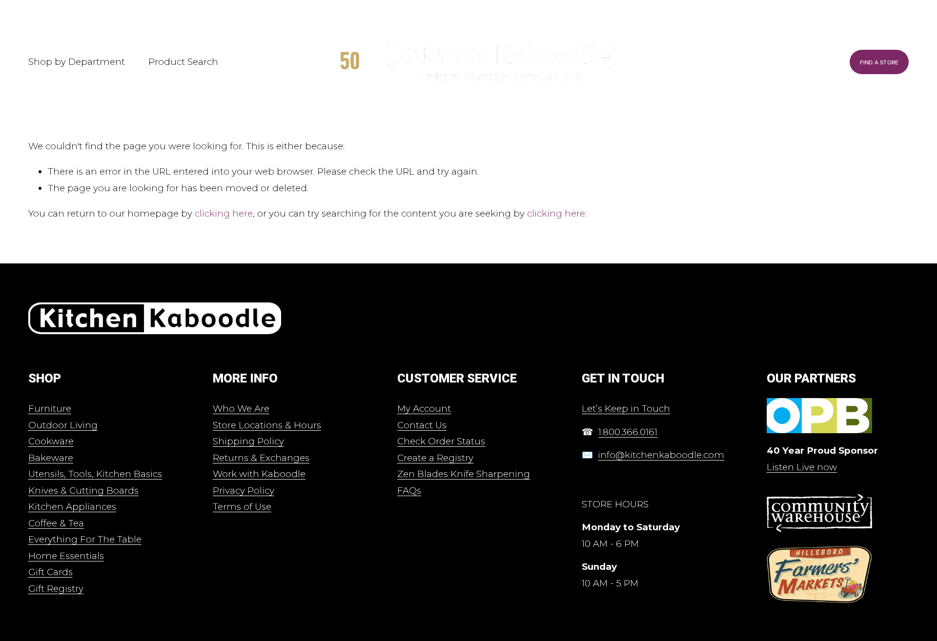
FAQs (409, 490)
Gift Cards (50, 572)
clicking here (224, 213)
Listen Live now (802, 467)
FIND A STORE (879, 62)
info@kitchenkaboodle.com (661, 455)
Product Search (183, 61)
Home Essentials (66, 555)
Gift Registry (55, 588)
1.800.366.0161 (627, 432)
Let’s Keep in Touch (626, 408)
